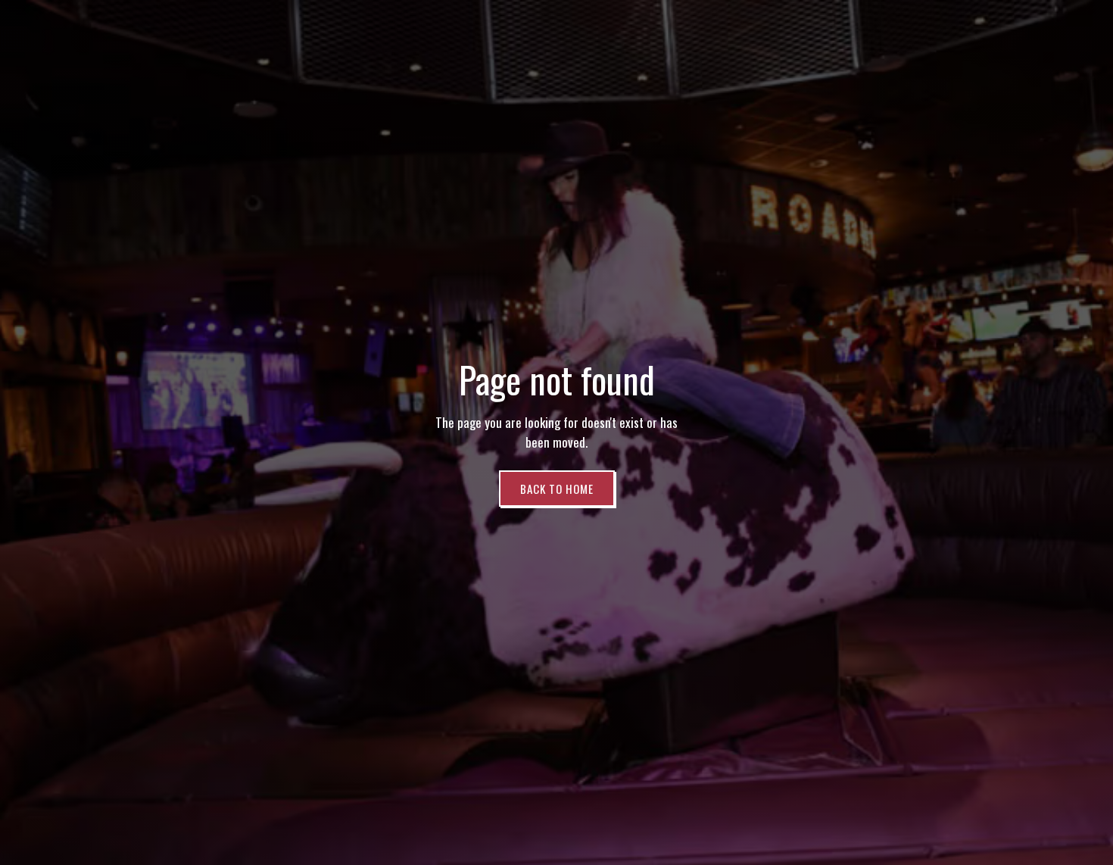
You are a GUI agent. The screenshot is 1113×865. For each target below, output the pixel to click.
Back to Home (557, 488)
